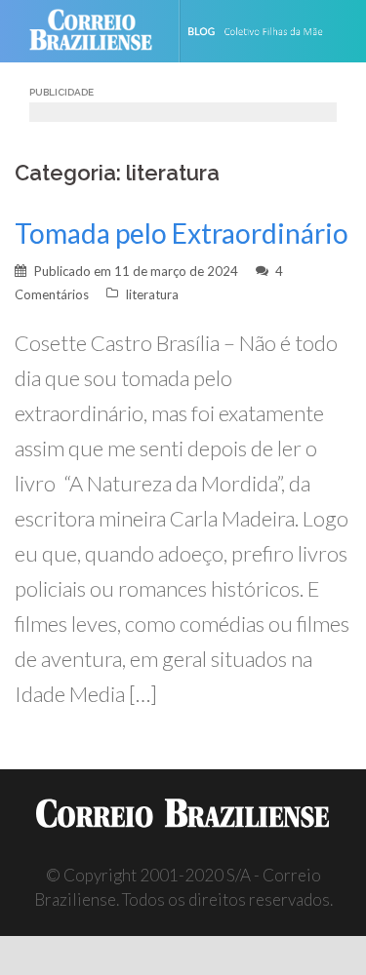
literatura (152, 294)
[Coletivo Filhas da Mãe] (267, 31)
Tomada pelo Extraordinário (181, 233)
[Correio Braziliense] (99, 31)
